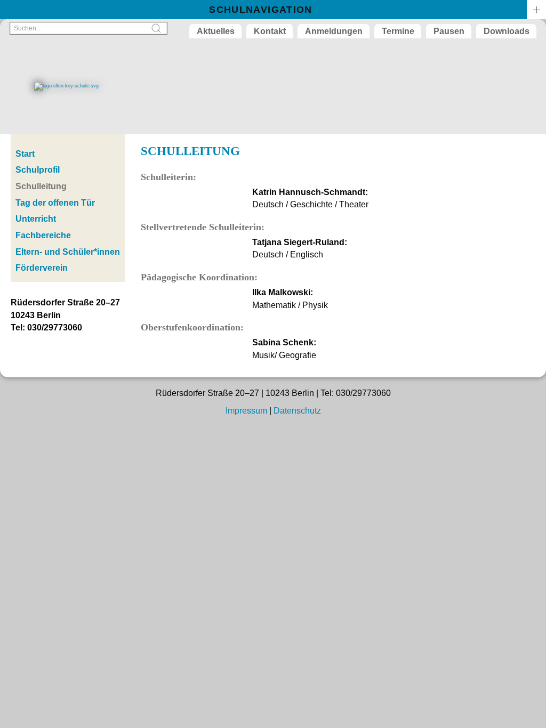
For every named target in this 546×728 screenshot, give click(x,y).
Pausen (448, 31)
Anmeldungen (334, 31)
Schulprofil (37, 169)
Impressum (246, 410)
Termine (398, 31)
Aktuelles (216, 31)
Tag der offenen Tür (55, 202)
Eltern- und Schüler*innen (67, 251)
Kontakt (270, 31)
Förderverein (41, 267)
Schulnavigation (260, 9)
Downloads (506, 31)
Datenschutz (297, 410)
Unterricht (35, 218)
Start (25, 153)
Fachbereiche (43, 235)
